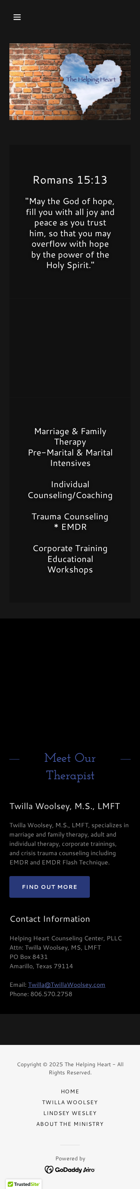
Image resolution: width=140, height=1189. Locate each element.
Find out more (49, 887)
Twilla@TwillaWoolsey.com (66, 984)
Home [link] (70, 1091)
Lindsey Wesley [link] (70, 1113)
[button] (23, 17)
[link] (70, 1168)
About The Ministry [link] (70, 1124)
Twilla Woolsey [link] (70, 1102)
